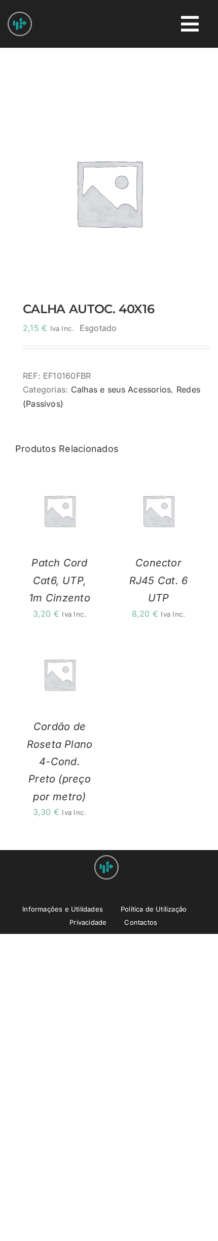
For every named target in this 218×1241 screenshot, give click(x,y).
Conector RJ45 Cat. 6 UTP (158, 580)
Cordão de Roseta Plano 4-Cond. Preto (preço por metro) (60, 761)
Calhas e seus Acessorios (121, 389)
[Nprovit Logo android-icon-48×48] (106, 859)
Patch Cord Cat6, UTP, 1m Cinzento (59, 580)
